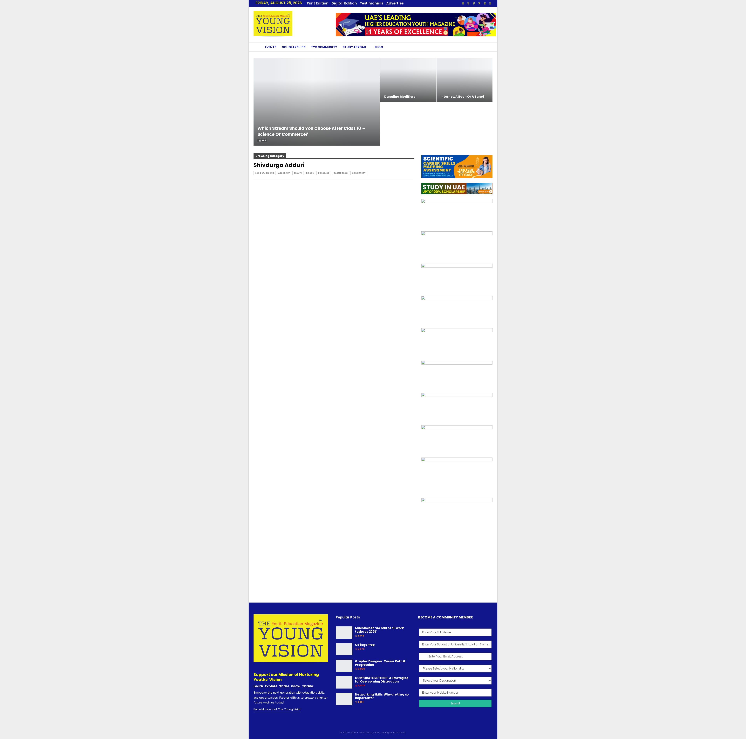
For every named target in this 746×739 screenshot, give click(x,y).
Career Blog (341, 173)
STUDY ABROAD (354, 47)
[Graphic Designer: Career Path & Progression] (344, 666)
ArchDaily (284, 173)
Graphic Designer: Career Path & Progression (380, 663)
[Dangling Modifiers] (408, 80)
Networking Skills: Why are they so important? (382, 696)
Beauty (298, 173)
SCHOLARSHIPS (293, 47)
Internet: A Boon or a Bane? (462, 96)
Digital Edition (344, 3)
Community (358, 173)
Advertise (395, 3)
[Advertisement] (456, 571)
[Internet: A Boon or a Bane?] (464, 80)
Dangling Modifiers (399, 96)
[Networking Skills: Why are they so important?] (344, 699)
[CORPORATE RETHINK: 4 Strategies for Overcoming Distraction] (344, 682)
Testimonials (371, 3)
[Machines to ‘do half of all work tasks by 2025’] (344, 632)
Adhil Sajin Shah (264, 173)
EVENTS (270, 47)
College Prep (365, 645)
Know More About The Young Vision (277, 709)
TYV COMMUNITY (324, 47)
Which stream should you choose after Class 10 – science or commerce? (311, 131)
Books (310, 173)
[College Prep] (344, 649)
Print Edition (318, 3)
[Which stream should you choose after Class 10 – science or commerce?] (316, 102)
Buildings (323, 173)
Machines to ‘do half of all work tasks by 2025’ (379, 630)
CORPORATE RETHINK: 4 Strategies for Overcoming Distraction (381, 680)
